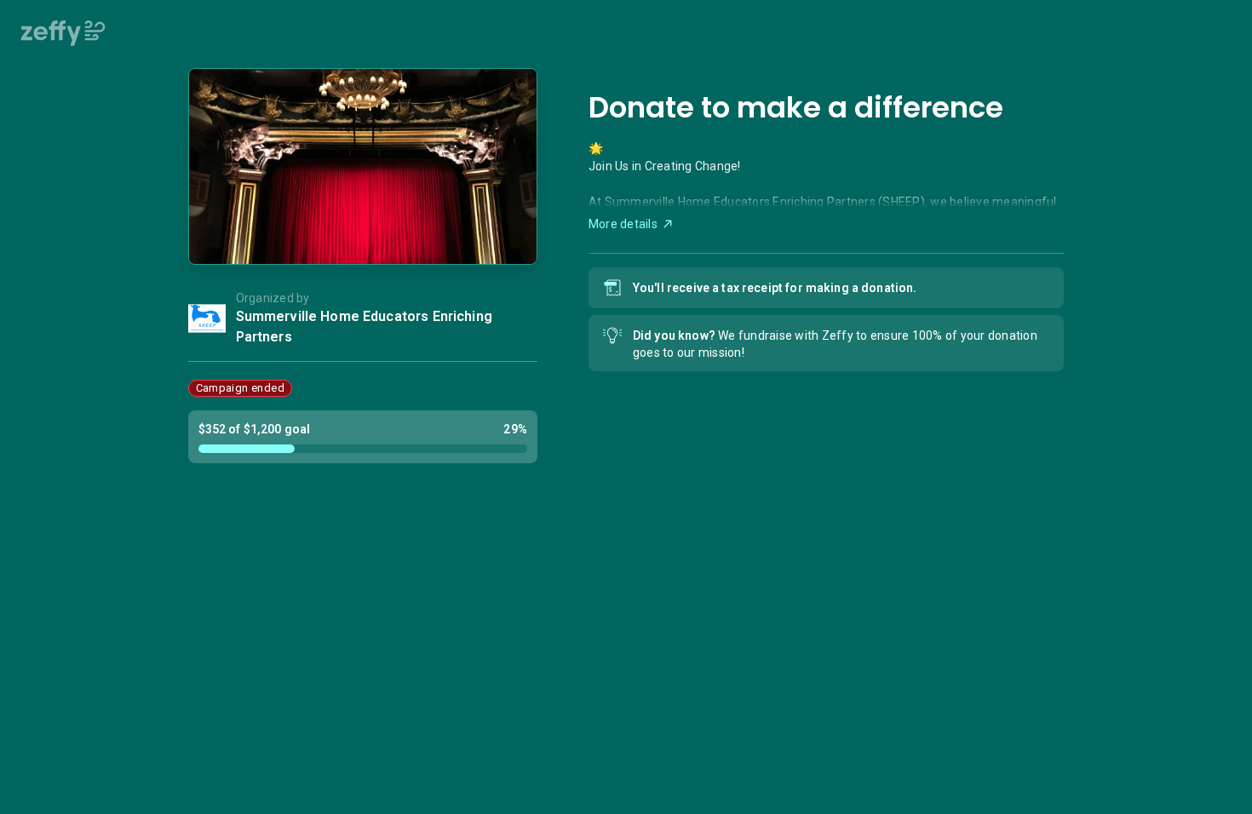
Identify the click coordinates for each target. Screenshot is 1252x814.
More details (623, 224)
